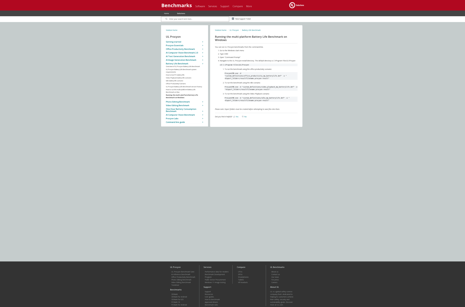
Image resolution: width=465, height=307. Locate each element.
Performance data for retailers (217, 272)
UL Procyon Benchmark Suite (182, 272)
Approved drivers (211, 302)
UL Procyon (234, 30)
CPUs (240, 272)
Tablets (241, 280)
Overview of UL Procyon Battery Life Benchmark (183, 66)
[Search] (166, 19)
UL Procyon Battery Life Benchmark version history (184, 87)
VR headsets (243, 282)
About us (274, 272)
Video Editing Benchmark (181, 282)
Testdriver (175, 285)
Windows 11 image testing (215, 282)
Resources (209, 294)
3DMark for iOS (177, 299)
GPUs (240, 274)
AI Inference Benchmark (180, 274)
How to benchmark (212, 299)
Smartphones (243, 277)
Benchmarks (176, 289)
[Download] (228, 125)
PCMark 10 (175, 302)
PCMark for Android (179, 305)
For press (275, 280)
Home (166, 13)
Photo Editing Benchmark (181, 280)
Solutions (181, 13)
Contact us (275, 274)
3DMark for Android (179, 297)
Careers (274, 282)
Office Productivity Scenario (176, 84)
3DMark (174, 294)
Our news (275, 277)
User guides (209, 297)
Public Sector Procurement (215, 280)
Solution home (171, 30)
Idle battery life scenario (174, 81)
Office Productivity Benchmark (183, 277)
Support (208, 291)
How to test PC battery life (175, 75)
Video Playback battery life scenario (178, 78)
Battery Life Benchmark (251, 30)
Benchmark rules (211, 305)
